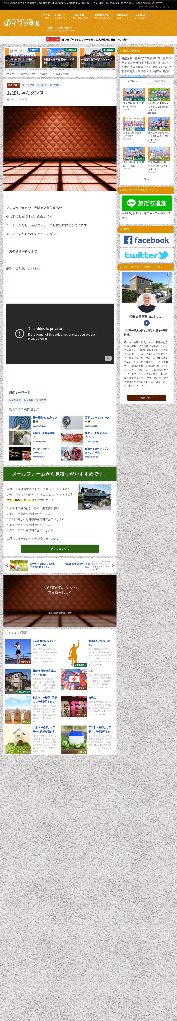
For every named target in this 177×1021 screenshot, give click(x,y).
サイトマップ (141, 7)
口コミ (165, 62)
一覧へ (145, 179)
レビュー (130, 62)
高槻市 (148, 62)
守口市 (56, 85)
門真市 (148, 67)
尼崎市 (156, 67)
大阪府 (43, 85)
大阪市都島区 (154, 71)
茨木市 (125, 67)
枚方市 (140, 62)
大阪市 (165, 58)
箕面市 (166, 71)
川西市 (165, 67)
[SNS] (147, 240)
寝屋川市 (155, 58)
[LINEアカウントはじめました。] (147, 203)
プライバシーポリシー (161, 7)
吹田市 (142, 71)
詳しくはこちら (60, 548)
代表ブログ (13, 85)
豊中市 (157, 62)
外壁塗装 (29, 85)
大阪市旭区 (136, 67)
